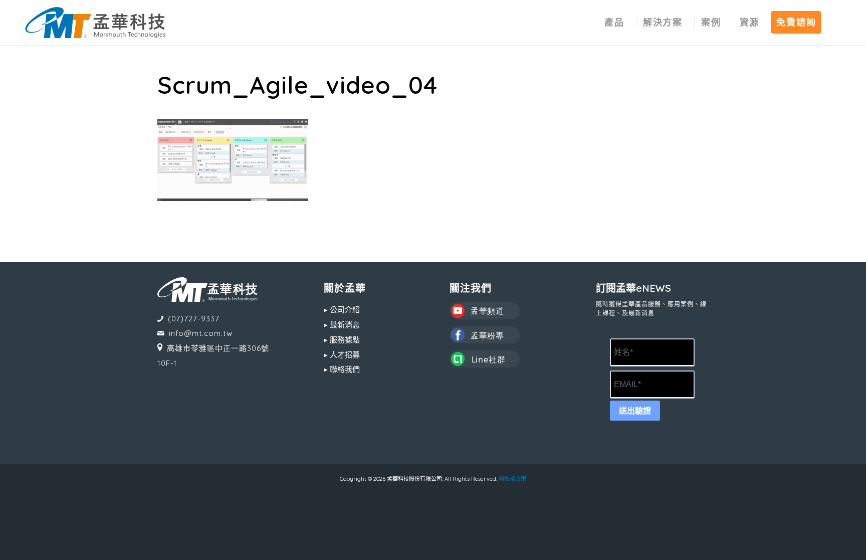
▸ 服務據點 (342, 339)
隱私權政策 (512, 478)
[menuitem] (614, 22)
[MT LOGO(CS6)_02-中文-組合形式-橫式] (95, 22)
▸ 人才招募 (342, 354)
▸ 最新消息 (342, 324)
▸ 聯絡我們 (342, 369)
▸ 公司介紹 (342, 309)
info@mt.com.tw (201, 333)
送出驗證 (635, 411)
